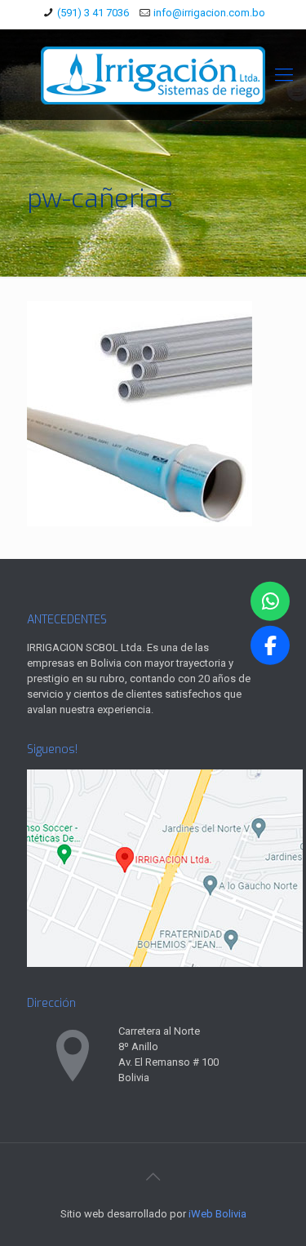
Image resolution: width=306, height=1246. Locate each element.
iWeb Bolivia (217, 1214)
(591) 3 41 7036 (93, 13)
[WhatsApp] (270, 600)
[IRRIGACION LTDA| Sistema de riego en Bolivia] (153, 75)
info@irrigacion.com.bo (209, 13)
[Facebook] (270, 645)
